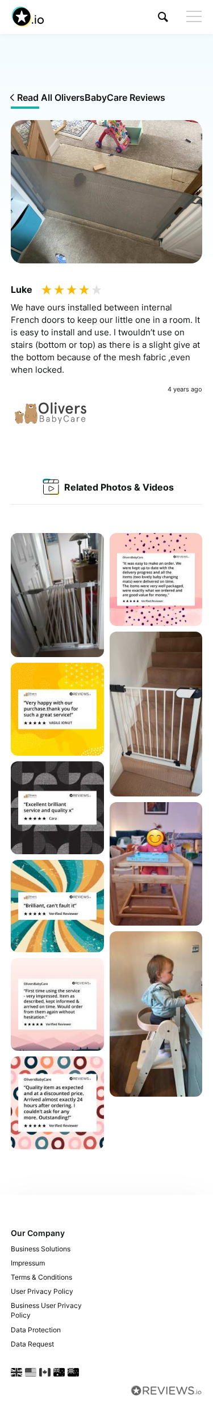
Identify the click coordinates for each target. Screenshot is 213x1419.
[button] (163, 17)
